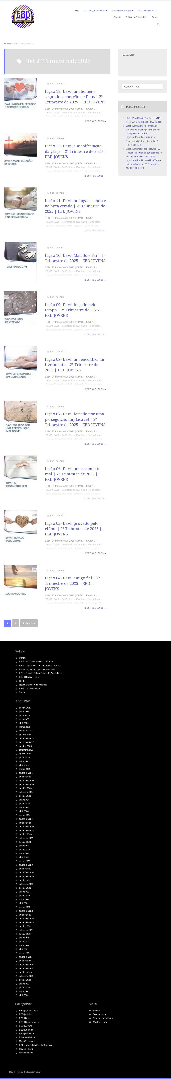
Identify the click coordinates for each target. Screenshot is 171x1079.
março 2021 (24, 953)
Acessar (96, 1010)
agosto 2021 (25, 933)
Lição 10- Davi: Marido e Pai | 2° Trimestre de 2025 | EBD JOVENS (75, 258)
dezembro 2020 (26, 964)
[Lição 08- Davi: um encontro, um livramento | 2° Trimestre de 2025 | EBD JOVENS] (20, 369)
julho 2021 (24, 937)
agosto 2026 (25, 707)
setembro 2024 (26, 791)
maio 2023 (24, 853)
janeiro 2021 (25, 960)
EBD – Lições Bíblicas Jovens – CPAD (37, 669)
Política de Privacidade (136, 17)
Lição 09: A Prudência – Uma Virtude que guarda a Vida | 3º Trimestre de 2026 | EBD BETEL (143, 164)
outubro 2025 (25, 746)
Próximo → (29, 623)
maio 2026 (24, 719)
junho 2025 (24, 757)
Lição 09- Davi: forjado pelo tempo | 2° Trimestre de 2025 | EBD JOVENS (73, 310)
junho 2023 (24, 849)
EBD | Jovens (57, 84)
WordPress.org (100, 1021)
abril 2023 (24, 857)
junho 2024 (24, 803)
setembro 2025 (26, 749)
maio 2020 (24, 991)
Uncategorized (26, 1052)
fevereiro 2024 (26, 818)
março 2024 (24, 814)
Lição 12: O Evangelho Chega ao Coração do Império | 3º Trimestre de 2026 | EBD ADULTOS (143, 129)
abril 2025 (24, 765)
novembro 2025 (26, 742)
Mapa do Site (129, 54)
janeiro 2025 (25, 776)
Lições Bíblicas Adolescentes (33, 684)
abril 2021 (24, 949)
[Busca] (156, 21)
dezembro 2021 (26, 918)
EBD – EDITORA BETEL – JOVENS (36, 661)
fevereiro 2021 (26, 956)
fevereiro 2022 (26, 910)
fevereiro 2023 (26, 864)
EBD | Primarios (26, 1033)
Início (76, 10)
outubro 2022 (25, 880)
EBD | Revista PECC (148, 10)
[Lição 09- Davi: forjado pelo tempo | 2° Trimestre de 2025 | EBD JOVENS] (20, 314)
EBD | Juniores (26, 1029)
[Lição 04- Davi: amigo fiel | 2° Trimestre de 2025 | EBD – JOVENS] (20, 588)
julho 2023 (24, 845)
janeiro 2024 (25, 822)
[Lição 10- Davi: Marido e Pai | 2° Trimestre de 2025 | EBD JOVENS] (20, 263)
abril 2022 (24, 903)
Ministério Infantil (27, 1041)
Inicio (21, 680)
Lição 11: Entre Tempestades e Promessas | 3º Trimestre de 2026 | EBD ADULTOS (142, 141)
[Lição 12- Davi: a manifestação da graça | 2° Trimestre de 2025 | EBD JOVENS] (20, 156)
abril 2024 (24, 811)
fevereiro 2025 (26, 772)
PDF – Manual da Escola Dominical (36, 1045)
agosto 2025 (25, 753)
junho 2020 (24, 987)
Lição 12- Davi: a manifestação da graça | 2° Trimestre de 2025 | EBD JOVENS (75, 151)
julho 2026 (24, 711)
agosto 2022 (25, 887)
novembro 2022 (26, 876)
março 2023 (24, 861)
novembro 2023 (26, 830)
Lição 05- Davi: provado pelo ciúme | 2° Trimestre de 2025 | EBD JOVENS (73, 529)
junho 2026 (24, 715)
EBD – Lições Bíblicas (94, 10)
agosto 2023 (25, 841)
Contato (117, 17)
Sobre (155, 17)
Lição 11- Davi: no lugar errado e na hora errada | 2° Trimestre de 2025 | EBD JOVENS (75, 206)
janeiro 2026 (25, 734)
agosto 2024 (25, 795)
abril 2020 (24, 995)
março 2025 (24, 768)
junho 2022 (24, 895)
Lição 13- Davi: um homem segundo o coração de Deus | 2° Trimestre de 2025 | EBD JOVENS (75, 97)
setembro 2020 (26, 975)
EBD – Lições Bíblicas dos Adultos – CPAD (39, 665)
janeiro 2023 (25, 868)
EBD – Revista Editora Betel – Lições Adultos (40, 673)
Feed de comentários (103, 1018)
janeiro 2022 (25, 914)
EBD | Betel (24, 1018)
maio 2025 (24, 761)
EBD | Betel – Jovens (29, 1021)
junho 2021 (24, 941)
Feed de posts (99, 1014)
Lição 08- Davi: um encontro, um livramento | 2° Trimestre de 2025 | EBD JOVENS (75, 365)
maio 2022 (24, 899)
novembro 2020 (26, 968)
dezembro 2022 (26, 872)
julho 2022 (24, 891)
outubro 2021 (25, 926)
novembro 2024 (26, 784)
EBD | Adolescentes (28, 1010)
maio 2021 (24, 945)
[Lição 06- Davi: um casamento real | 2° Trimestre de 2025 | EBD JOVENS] (20, 478)
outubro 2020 (25, 972)
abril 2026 (24, 722)
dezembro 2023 (26, 826)
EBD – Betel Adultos (121, 10)
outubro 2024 (25, 788)
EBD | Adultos (25, 1014)
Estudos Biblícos (27, 1037)
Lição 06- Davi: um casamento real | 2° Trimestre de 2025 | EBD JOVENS (72, 474)
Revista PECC (26, 1048)
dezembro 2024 (26, 780)
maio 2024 (24, 807)
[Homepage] (23, 16)
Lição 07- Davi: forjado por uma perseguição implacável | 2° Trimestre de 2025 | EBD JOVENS (75, 419)
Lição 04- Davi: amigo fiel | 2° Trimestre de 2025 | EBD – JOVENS (72, 583)
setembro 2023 (26, 838)
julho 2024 (24, 799)
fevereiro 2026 (26, 730)
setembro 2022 (26, 883)
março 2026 (24, 726)
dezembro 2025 (26, 738)
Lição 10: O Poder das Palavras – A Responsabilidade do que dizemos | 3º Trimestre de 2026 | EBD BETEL (144, 152)
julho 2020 (24, 983)
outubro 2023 (25, 834)
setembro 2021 (26, 929)
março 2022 (24, 906)
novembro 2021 (26, 922)
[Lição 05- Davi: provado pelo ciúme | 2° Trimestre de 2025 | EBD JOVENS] (20, 533)
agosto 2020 (25, 979)
